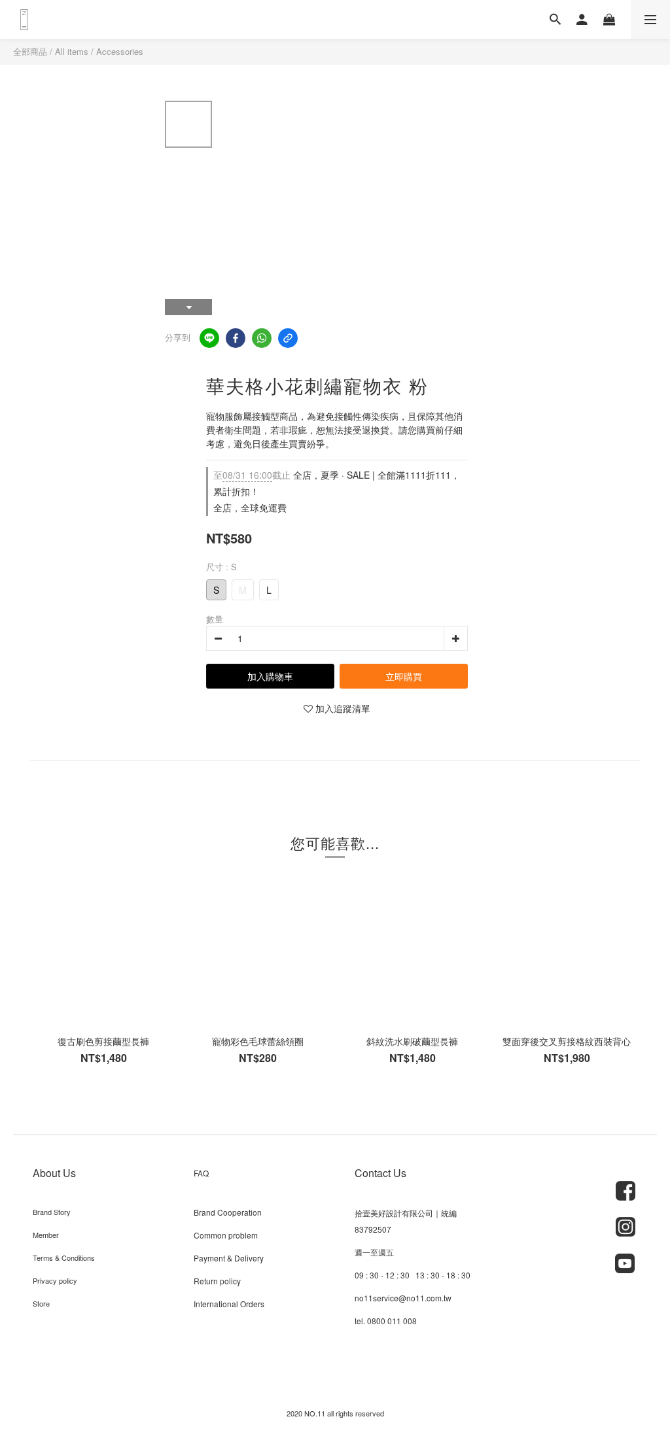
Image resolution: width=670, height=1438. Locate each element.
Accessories (119, 51)
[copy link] (288, 338)
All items (71, 51)
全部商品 (30, 51)
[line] (209, 338)
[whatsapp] (262, 338)
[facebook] (235, 338)
